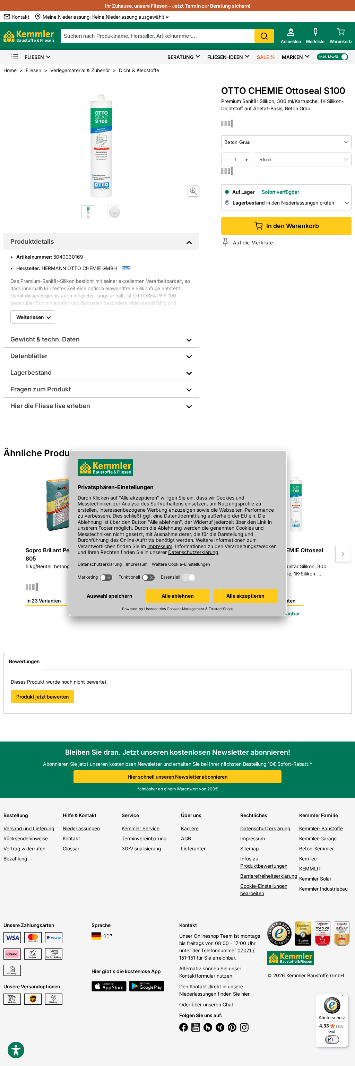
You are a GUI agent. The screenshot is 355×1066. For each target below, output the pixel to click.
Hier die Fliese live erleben (50, 405)
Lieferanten (194, 848)
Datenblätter (28, 355)
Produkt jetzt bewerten (42, 697)
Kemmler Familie (318, 815)
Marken (292, 57)
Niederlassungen (81, 828)
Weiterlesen (30, 317)
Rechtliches (253, 815)
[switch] (332, 1039)
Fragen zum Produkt (40, 389)
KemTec (308, 858)
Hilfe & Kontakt (79, 815)
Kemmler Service (140, 828)
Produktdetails (32, 241)
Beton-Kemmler (316, 848)
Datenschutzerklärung (265, 828)
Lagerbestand (31, 372)
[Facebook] (183, 1028)
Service (130, 815)
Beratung (180, 57)
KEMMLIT (310, 869)
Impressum (252, 838)
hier (245, 994)
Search (264, 36)
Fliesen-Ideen (225, 57)
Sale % (266, 57)
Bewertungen (24, 661)
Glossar (71, 848)
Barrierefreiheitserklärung (268, 876)
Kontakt (71, 838)
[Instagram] (244, 1028)
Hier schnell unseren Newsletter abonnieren (177, 777)
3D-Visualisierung (141, 848)
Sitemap (249, 848)
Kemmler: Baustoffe (321, 828)
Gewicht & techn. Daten (45, 339)
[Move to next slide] (343, 554)
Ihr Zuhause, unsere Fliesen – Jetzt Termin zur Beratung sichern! (177, 6)
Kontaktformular (197, 976)
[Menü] (344, 997)
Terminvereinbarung (144, 838)
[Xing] (220, 1028)
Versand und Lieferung (28, 828)
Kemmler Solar (315, 879)
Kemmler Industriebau (323, 889)
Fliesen (34, 57)
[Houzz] (208, 1028)
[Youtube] (195, 1028)
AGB (186, 838)
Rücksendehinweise (25, 838)
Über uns (191, 815)
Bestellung (15, 815)
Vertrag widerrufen (24, 848)
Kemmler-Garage (318, 838)
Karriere (190, 828)
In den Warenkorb (292, 225)
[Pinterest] (232, 1028)
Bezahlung (15, 858)
